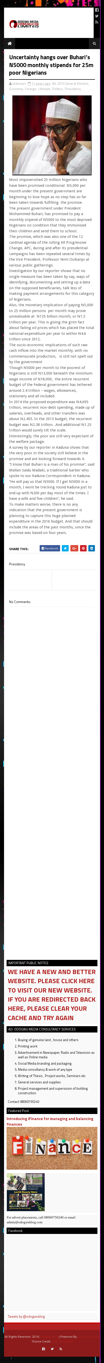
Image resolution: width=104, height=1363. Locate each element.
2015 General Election (72, 83)
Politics (57, 88)
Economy (16, 88)
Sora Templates (62, 1341)
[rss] (96, 22)
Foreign (30, 88)
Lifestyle (44, 88)
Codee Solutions (88, 1336)
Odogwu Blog (49, 1336)
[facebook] (97, 10)
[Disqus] (52, 751)
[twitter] (97, 16)
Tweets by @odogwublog (26, 1316)
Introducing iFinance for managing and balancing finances (50, 1121)
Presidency (73, 88)
